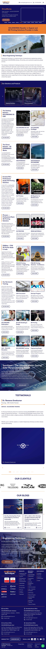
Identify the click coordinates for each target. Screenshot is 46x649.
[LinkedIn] (35, 639)
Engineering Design (31, 579)
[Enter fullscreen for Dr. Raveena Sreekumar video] (42, 430)
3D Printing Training (31, 601)
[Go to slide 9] (36, 22)
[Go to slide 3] (13, 22)
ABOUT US (7, 561)
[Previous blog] (2, 514)
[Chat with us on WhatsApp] (43, 646)
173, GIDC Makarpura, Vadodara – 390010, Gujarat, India (10, 613)
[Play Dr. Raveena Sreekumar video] (23, 446)
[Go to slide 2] (9, 22)
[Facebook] (32, 639)
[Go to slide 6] (24, 22)
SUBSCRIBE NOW (15, 639)
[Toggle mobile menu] (43, 2)
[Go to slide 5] (21, 22)
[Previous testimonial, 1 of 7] (2, 468)
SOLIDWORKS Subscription (31, 575)
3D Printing (31, 592)
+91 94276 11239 (6, 618)
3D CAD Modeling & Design (31, 583)
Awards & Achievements (40, 577)
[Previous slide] (15, 118)
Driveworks (22, 585)
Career (38, 580)
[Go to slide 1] (5, 22)
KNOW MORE (20, 134)
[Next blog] (44, 514)
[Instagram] (44, 639)
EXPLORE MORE (6, 137)
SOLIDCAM (22, 583)
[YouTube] (41, 639)
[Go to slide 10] (40, 22)
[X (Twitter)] (38, 639)
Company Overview (39, 574)
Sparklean (22, 594)
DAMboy (21, 592)
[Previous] (2, 96)
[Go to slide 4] (17, 22)
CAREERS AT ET (20, 561)
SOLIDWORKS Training (31, 597)
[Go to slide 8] (32, 22)
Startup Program (32, 594)
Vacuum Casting (32, 604)
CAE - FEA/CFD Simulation (32, 590)
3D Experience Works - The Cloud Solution (23, 580)
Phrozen (21, 589)
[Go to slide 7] (28, 22)
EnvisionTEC (22, 587)
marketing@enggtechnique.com (9, 616)
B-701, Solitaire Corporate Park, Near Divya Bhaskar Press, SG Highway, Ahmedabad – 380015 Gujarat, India (33, 614)
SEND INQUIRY (8, 385)
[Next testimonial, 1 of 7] (43, 468)
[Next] (43, 96)
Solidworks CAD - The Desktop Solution (23, 575)
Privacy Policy (21, 644)
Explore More (6, 19)
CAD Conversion (32, 587)
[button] (12, 514)
